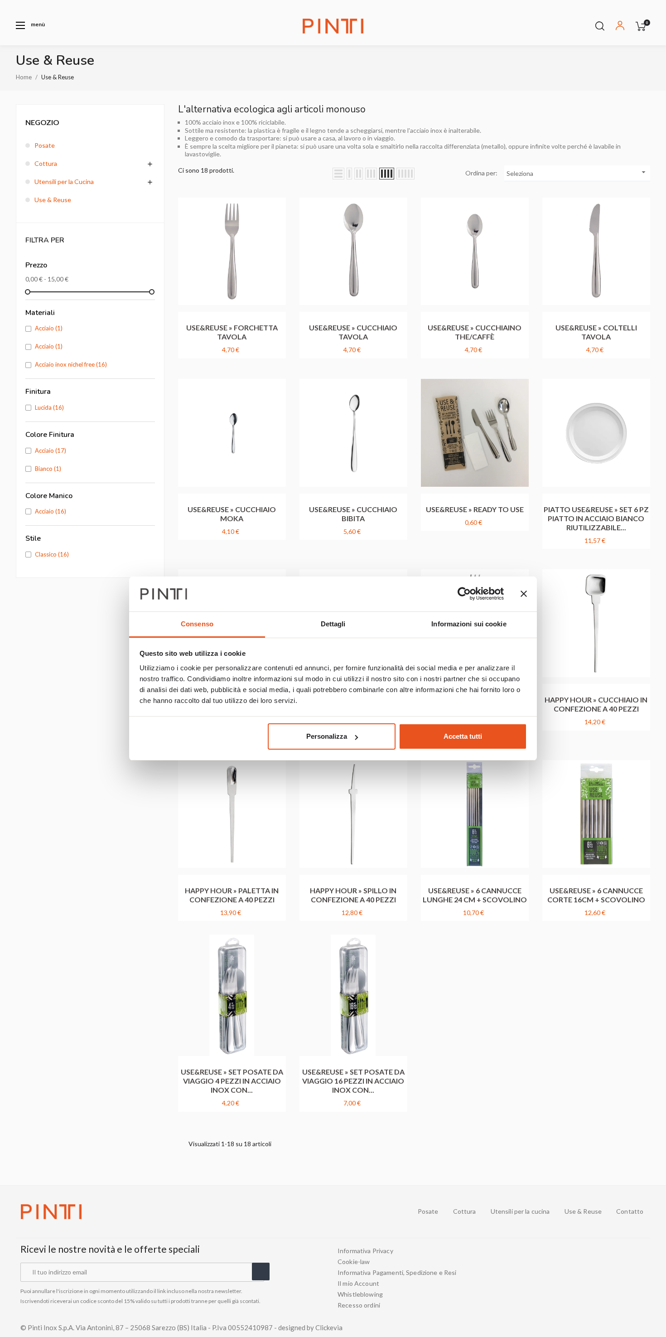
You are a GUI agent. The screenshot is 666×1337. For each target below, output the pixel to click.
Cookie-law (354, 1262)
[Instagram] (625, 1278)
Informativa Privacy (365, 1251)
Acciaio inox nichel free (71, 364)
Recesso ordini (359, 1305)
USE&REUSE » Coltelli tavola (596, 332)
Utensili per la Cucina (64, 181)
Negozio (42, 122)
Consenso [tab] (197, 624)
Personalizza (326, 736)
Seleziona (577, 172)
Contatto (629, 1211)
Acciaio (49, 328)
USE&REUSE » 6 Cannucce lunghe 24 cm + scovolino (475, 895)
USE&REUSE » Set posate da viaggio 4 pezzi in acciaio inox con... (232, 1080)
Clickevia (329, 1327)
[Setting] (620, 27)
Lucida (49, 407)
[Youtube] (609, 1278)
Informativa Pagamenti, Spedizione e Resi (397, 1272)
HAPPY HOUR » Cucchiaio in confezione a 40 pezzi (596, 704)
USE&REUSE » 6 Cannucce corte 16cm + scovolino (596, 895)
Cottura (45, 163)
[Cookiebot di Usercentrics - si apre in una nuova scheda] (464, 594)
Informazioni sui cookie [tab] (468, 624)
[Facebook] (593, 1278)
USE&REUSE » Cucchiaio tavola (353, 332)
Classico (52, 554)
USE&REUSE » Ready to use (475, 509)
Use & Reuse (52, 199)
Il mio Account (358, 1283)
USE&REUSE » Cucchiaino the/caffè (474, 332)
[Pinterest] (642, 1278)
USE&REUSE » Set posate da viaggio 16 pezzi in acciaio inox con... (353, 1080)
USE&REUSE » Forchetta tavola (232, 332)
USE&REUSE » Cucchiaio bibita (353, 514)
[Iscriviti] (261, 1271)
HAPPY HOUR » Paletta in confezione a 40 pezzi (232, 895)
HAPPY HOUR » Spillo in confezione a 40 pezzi (353, 895)
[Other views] (281, 195)
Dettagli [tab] (333, 624)
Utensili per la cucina (520, 1211)
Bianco (48, 468)
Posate (44, 145)
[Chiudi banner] (524, 594)
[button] (30, 25)
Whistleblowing (360, 1294)
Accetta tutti (463, 736)
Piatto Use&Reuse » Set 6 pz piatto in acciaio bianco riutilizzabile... (596, 518)
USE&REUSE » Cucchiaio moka (232, 514)
